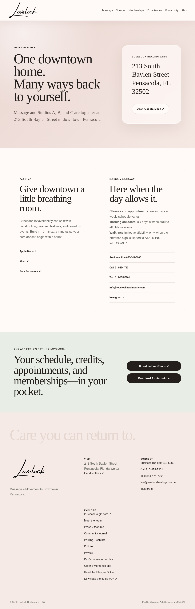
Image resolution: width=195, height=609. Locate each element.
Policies (88, 546)
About (184, 10)
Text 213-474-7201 (119, 277)
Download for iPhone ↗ (154, 366)
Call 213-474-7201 (119, 267)
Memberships (136, 10)
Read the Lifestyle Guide (99, 572)
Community (171, 10)
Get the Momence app (97, 566)
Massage (107, 10)
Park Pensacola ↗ (30, 271)
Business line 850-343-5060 (125, 257)
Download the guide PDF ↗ (100, 578)
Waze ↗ (24, 261)
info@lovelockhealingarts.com (127, 287)
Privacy (88, 553)
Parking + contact (94, 540)
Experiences (154, 10)
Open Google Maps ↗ (150, 109)
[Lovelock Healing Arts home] (23, 10)
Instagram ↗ (116, 297)
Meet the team (93, 520)
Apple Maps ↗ (28, 251)
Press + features (94, 527)
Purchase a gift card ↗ (97, 514)
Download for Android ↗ (154, 378)
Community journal (95, 533)
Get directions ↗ (94, 473)
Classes (120, 10)
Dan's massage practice (98, 559)
